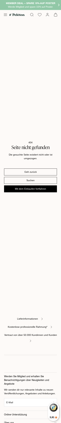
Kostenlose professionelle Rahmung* (27, 326)
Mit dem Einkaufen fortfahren (30, 188)
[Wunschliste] (39, 14)
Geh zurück (30, 172)
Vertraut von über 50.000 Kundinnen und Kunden (30, 335)
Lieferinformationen (27, 318)
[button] (5, 15)
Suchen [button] (30, 180)
